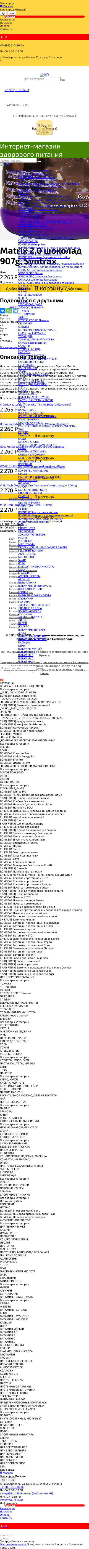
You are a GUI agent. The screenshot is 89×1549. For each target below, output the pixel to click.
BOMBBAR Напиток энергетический (40, 518)
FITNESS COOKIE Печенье (33, 320)
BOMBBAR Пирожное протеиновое (40, 212)
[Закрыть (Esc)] (2, 1535)
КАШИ (22, 438)
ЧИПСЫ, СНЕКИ (27, 480)
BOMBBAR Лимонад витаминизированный (45, 515)
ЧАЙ (21, 428)
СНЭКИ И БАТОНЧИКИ (31, 454)
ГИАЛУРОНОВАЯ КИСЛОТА (34, 595)
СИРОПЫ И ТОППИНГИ (32, 451)
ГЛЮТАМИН (25, 598)
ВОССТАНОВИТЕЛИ (30, 588)
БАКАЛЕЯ (24, 345)
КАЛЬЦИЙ (24, 642)
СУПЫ (22, 403)
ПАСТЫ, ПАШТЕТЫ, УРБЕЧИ (35, 400)
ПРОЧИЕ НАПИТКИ (30, 422)
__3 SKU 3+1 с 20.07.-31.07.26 (36, 173)
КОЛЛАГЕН (25, 614)
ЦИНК (21, 645)
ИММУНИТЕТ (26, 528)
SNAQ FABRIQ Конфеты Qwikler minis (41, 205)
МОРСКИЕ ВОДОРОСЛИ (32, 489)
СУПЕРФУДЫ (26, 364)
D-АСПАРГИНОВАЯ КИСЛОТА (36, 566)
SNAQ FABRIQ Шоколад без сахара (40, 276)
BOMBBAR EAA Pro (29, 231)
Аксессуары (7, 19)
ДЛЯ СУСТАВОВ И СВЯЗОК (34, 604)
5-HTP (22, 560)
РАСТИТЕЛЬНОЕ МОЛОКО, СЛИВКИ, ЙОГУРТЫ (47, 425)
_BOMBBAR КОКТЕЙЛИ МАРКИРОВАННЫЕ (44, 196)
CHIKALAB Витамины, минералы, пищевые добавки (51, 263)
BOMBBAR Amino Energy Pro (36, 228)
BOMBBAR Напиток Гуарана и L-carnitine (44, 257)
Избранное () (26, 1493)
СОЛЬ (21, 387)
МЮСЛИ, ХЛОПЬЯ (29, 441)
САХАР (22, 448)
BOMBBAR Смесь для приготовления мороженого (50, 266)
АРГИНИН (24, 579)
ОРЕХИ (22, 473)
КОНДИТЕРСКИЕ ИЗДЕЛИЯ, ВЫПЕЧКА (41, 467)
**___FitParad (26, 313)
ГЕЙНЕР (23, 592)
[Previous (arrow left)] (2, 1538)
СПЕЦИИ (23, 326)
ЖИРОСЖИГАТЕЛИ (29, 611)
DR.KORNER (25, 323)
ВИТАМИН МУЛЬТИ (30, 648)
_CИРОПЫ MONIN (29, 215)
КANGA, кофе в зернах (32, 342)
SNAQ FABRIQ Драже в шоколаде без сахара (46, 282)
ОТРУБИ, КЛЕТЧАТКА (31, 380)
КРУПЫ (22, 371)
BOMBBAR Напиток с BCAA (34, 260)
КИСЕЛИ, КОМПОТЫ (30, 412)
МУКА (22, 377)
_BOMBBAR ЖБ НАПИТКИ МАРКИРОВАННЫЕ (45, 221)
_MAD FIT (24, 193)
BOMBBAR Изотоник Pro (33, 234)
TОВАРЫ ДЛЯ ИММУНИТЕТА (36, 339)
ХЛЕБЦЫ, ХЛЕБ (27, 393)
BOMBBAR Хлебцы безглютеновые (40, 253)
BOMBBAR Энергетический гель (38, 512)
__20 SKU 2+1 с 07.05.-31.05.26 (37, 180)
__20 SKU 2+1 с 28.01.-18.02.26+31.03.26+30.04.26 (49, 199)
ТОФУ (22, 406)
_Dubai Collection (29, 218)
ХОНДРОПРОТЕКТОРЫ (32, 534)
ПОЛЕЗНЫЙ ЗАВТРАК (31, 355)
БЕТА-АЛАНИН (27, 582)
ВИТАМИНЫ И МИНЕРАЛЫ (35, 585)
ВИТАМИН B (25, 655)
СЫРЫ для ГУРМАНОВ (32, 332)
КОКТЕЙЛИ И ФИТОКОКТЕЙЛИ (37, 416)
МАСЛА (22, 486)
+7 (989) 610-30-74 (12, 45)
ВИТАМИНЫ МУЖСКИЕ (32, 635)
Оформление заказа (13, 1544)
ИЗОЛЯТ (23, 537)
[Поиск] (63, 80)
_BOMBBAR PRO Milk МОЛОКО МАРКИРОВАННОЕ (48, 183)
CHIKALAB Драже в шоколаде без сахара (44, 285)
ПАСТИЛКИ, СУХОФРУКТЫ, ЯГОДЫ (39, 476)
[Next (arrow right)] (6, 1538)
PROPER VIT (25, 505)
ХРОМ (22, 632)
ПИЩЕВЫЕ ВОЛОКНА (31, 550)
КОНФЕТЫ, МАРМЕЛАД (33, 470)
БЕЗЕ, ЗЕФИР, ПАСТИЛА (33, 457)
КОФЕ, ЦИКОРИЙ (28, 419)
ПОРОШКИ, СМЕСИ (30, 492)
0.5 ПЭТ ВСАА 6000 (30, 294)
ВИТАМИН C (25, 658)
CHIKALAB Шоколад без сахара (38, 279)
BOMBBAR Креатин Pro (32, 225)
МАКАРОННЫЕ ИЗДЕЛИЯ (33, 374)
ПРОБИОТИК (26, 531)
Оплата (5, 25)
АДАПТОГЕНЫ (27, 553)
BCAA (21, 563)
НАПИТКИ (24, 352)
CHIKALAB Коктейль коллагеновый (40, 269)
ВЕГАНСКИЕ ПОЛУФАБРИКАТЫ (37, 329)
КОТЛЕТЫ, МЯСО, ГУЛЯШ (34, 396)
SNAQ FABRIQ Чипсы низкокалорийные (43, 250)
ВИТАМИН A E (27, 651)
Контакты (6, 28)
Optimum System (29, 502)
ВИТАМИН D (26, 661)
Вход (20, 1499)
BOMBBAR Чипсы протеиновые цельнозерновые (49, 247)
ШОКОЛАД (24, 483)
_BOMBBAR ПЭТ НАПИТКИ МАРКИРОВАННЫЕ (46, 237)
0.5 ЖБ (22, 291)
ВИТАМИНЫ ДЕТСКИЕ (32, 629)
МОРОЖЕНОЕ (26, 556)
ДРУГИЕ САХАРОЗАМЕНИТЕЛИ (37, 444)
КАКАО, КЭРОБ (27, 409)
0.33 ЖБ (23, 288)
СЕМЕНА (23, 496)
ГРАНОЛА (24, 435)
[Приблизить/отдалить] (10, 1535)
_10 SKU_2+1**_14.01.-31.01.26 (36, 189)
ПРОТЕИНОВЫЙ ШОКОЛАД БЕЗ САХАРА (42, 547)
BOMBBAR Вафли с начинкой (36, 177)
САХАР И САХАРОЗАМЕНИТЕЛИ (37, 358)
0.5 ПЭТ (23, 300)
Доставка (6, 22)
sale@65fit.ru (8, 1493)
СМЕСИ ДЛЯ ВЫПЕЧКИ (32, 384)
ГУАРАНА (23, 601)
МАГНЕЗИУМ (26, 544)
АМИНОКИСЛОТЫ (29, 576)
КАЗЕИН (23, 524)
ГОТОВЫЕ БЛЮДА (29, 348)
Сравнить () (44, 1493)
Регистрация (8, 1499)
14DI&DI (23, 316)
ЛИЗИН (22, 619)
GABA (21, 569)
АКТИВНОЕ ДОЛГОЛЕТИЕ (34, 521)
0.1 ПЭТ (22, 297)
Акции (10, 16)
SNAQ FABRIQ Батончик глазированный (43, 186)
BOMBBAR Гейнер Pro (31, 244)
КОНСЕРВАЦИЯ (27, 368)
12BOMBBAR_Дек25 (30, 304)
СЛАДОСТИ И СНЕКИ (31, 361)
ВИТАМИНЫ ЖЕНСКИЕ (32, 639)
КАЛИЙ (22, 623)
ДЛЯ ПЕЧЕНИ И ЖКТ (31, 616)
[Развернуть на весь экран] (6, 1535)
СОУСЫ (22, 390)
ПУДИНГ (23, 432)
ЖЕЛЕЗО (23, 626)
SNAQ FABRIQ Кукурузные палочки (39, 202)
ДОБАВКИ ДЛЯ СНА (30, 608)
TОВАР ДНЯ (25, 336)
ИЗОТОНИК (25, 540)
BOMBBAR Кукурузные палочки (38, 209)
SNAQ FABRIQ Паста (30, 273)
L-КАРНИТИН (26, 572)
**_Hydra (23, 310)
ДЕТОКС (23, 508)
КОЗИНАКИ (25, 464)
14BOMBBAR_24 (28, 241)
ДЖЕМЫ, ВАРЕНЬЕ (30, 460)
